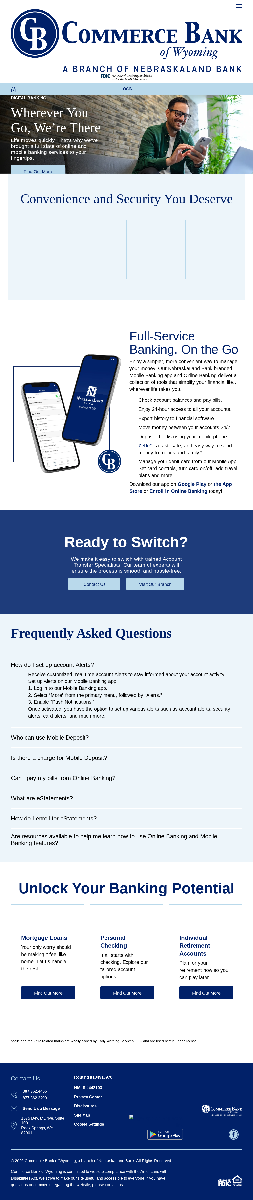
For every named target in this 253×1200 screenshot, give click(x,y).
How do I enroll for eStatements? (54, 818)
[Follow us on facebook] (234, 1134)
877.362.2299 (35, 1098)
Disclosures (85, 1106)
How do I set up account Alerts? (52, 664)
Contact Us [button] (94, 584)
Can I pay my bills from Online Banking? (63, 778)
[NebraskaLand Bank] (222, 1109)
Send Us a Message (41, 1108)
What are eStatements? (42, 798)
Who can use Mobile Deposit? (50, 737)
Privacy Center (88, 1097)
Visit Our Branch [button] (155, 584)
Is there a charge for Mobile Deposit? (59, 757)
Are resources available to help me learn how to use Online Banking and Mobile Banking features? (114, 839)
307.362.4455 (35, 1091)
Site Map (82, 1115)
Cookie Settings (89, 1124)
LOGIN (126, 89)
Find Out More (38, 171)
